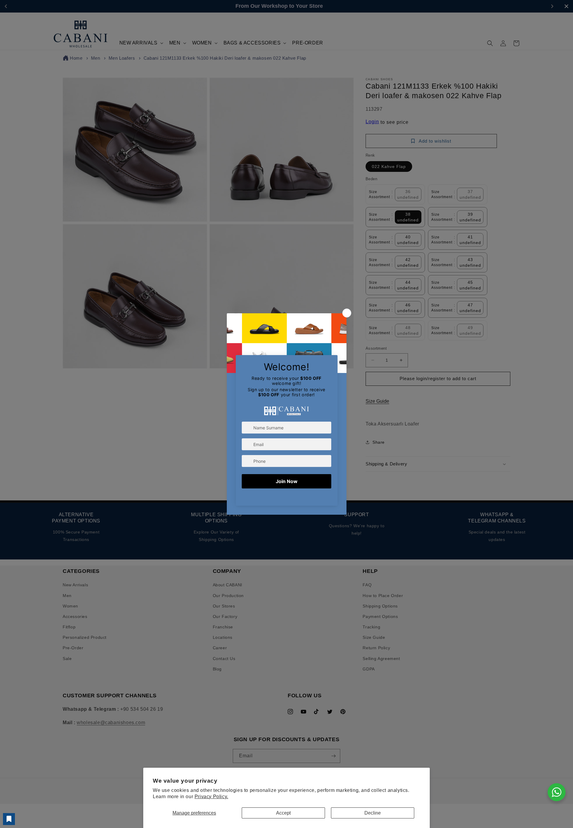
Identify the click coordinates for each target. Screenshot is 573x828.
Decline (372, 812)
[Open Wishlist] (9, 819)
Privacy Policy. (211, 796)
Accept (283, 812)
